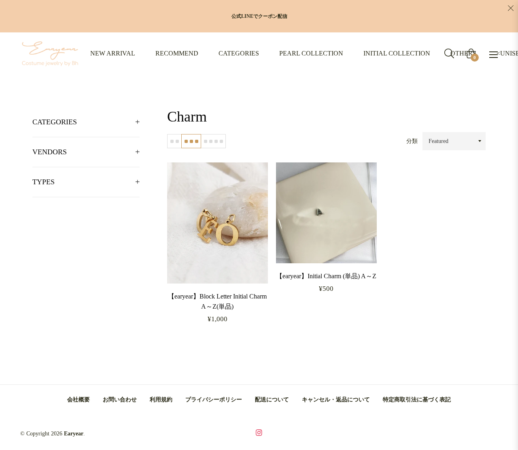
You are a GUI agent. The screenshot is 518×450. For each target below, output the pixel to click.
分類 (412, 141)
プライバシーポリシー (213, 400)
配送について (272, 400)
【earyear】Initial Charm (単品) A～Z (326, 276)
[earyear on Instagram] (259, 432)
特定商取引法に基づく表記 (417, 400)
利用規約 (161, 400)
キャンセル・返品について (336, 400)
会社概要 (78, 400)
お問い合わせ (120, 400)
